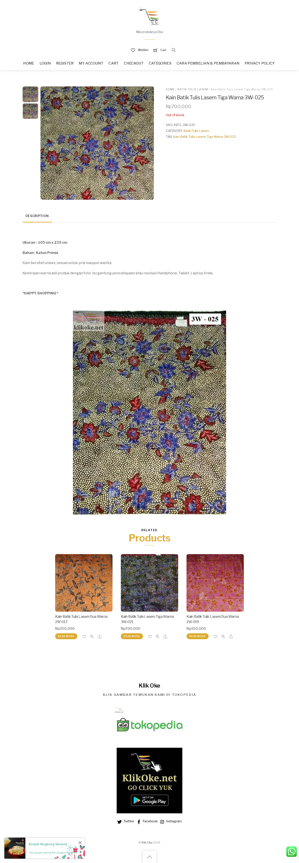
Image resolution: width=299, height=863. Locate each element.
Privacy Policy (260, 63)
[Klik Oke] (149, 17)
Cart (114, 63)
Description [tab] (37, 216)
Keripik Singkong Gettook (48, 844)
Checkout (134, 63)
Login (45, 63)
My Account (91, 63)
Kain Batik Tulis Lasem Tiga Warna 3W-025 (204, 137)
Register (65, 63)
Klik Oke (147, 842)
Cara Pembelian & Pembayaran (208, 63)
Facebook (150, 821)
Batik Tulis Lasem (193, 89)
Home (28, 63)
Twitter (128, 821)
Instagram (173, 821)
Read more (66, 636)
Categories (160, 63)
